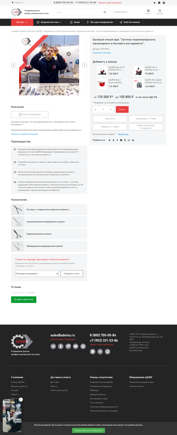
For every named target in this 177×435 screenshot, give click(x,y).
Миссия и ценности (19, 386)
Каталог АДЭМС (35, 31)
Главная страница (19, 31)
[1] (106, 12)
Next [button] (84, 65)
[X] (117, 140)
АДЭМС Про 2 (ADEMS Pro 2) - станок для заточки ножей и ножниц (153, 68)
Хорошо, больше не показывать (88, 430)
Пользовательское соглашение (104, 411)
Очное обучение (69, 31)
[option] (49, 65)
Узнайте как (123, 134)
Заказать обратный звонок (110, 3)
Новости (15, 395)
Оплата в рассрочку (58, 390)
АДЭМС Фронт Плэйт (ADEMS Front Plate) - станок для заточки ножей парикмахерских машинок (117, 81)
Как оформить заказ (99, 399)
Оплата (53, 386)
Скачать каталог (136, 386)
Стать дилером (96, 403)
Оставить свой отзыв (23, 300)
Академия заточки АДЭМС (101, 382)
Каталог (20, 22)
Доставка (54, 382)
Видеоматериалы (98, 395)
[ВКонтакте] (109, 140)
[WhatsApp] (129, 140)
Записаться (110, 119)
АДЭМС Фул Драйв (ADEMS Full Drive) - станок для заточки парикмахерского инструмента (153, 81)
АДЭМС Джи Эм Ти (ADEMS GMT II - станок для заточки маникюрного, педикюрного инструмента (117, 68)
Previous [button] (13, 65)
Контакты (15, 399)
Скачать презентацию (31, 114)
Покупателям (120, 12)
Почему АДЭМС (18, 382)
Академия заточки (52, 31)
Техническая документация (141, 382)
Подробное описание (102, 53)
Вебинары (94, 390)
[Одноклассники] (113, 140)
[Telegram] (132, 140)
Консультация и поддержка (62, 339)
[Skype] (121, 140)
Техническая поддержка (101, 386)
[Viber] (125, 140)
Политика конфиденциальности (104, 407)
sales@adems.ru (62, 335)
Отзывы (14, 390)
